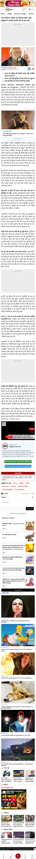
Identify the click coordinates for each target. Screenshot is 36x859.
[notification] (33, 9)
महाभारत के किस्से (22, 486)
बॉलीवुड (9, 14)
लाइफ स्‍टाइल (5, 486)
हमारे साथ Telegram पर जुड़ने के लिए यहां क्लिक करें (18, 466)
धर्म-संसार (31, 14)
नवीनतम (6, 813)
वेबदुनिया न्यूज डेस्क (12, 68)
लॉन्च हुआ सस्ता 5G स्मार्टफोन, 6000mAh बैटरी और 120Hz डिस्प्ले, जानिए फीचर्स (6, 841)
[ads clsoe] (35, 849)
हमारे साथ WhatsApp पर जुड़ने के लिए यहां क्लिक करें (18, 461)
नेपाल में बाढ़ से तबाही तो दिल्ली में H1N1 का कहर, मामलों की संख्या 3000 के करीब (18, 779)
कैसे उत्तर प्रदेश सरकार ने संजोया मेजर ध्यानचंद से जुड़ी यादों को (6, 824)
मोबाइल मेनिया (8, 829)
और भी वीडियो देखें (7, 788)
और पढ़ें (31, 456)
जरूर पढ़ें (6, 768)
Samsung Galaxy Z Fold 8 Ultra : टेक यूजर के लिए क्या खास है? (18, 841)
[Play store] (30, 9)
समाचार (3, 14)
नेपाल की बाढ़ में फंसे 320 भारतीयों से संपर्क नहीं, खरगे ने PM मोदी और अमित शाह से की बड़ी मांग (18, 824)
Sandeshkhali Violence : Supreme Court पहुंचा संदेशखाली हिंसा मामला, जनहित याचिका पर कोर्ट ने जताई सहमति (17, 477)
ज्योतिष (27, 483)
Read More (9, 436)
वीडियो (6, 785)
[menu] (2, 9)
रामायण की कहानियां (7, 490)
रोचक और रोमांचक (19, 490)
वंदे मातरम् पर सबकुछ (20, 14)
